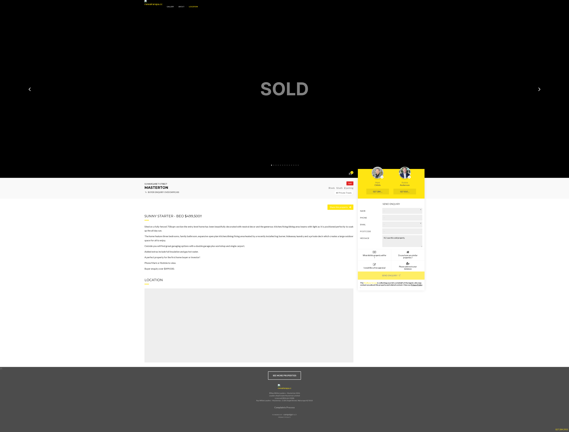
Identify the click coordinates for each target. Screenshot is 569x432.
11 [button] (293, 165)
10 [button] (291, 165)
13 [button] (298, 165)
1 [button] (271, 165)
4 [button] (278, 165)
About (181, 7)
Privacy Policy (416, 285)
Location (193, 7)
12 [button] (296, 165)
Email (363, 224)
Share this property (339, 207)
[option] (284, 89)
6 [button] (282, 165)
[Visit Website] (152, 9)
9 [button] (289, 165)
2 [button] (273, 165)
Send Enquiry (390, 275)
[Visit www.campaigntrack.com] (290, 415)
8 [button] (287, 165)
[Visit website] (284, 387)
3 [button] (276, 165)
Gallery (170, 7)
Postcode (365, 231)
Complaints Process (284, 407)
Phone (363, 218)
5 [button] (280, 165)
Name (363, 211)
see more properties (284, 375)
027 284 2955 (561, 429)
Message (364, 238)
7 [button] (284, 165)
